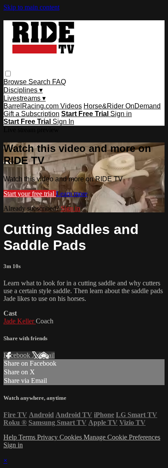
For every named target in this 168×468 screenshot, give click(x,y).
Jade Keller (19, 321)
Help (11, 437)
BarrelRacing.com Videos (42, 106)
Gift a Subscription (31, 113)
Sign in (121, 113)
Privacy (48, 437)
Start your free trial (29, 193)
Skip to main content (31, 7)
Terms (28, 437)
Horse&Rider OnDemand (122, 106)
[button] (8, 73)
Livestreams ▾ (24, 98)
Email (47, 355)
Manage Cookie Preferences (122, 437)
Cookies (71, 437)
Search (40, 81)
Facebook (17, 355)
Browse (15, 81)
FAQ (59, 81)
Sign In (63, 121)
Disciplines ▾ (23, 90)
